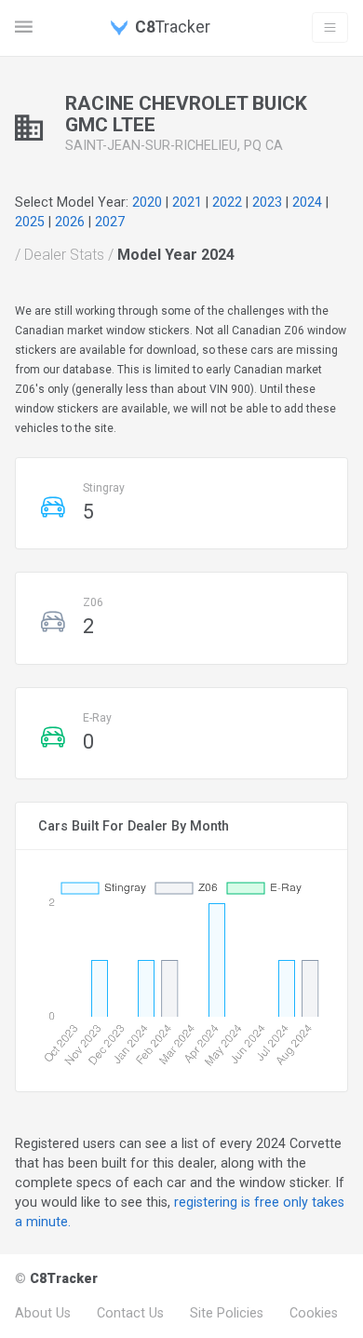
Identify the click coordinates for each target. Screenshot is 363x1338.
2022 (227, 202)
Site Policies (226, 1312)
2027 (110, 221)
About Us (43, 1312)
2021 (187, 202)
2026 (70, 221)
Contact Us (130, 1312)
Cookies (313, 1312)
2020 (147, 202)
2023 (267, 202)
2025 (30, 221)
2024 (307, 202)
